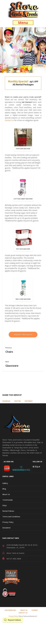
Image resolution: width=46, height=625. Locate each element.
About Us (6, 494)
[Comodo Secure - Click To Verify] (9, 592)
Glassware (11, 365)
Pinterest (29, 401)
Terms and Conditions (11, 516)
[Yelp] (7, 468)
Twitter (17, 401)
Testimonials (7, 500)
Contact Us (9, 120)
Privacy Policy (7, 522)
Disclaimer (6, 527)
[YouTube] (37, 466)
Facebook (6, 401)
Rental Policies (8, 511)
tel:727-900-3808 (13, 558)
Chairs (9, 351)
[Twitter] (39, 466)
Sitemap (35, 610)
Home (15, 60)
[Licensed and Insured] (11, 577)
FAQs (4, 505)
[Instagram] (36, 466)
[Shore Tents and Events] (23, 9)
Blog (4, 489)
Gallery (5, 483)
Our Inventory (10, 610)
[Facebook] (33, 466)
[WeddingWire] (21, 468)
